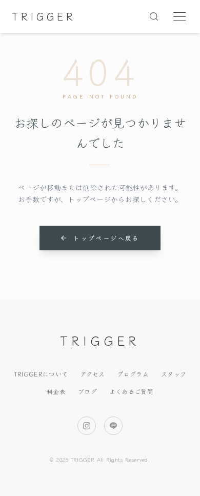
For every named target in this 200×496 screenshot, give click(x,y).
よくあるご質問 (131, 391)
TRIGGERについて (41, 373)
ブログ (87, 391)
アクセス (92, 373)
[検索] (154, 16)
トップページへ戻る (106, 237)
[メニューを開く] (179, 16)
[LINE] (113, 425)
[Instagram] (86, 425)
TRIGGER (44, 16)
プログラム (133, 373)
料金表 (56, 391)
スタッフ (173, 373)
